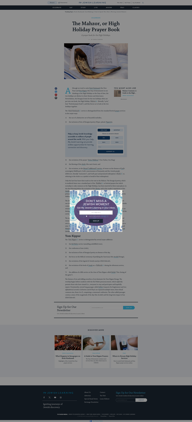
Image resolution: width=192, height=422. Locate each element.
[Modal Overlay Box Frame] (96, 211)
